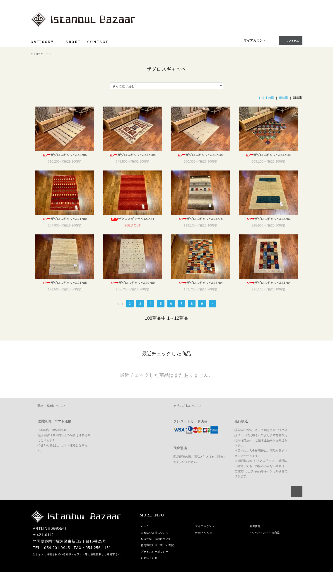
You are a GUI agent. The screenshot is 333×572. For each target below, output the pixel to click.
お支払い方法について (154, 532)
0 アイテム (293, 40)
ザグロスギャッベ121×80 (69, 219)
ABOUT (73, 42)
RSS (198, 532)
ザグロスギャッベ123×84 (272, 283)
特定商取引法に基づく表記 (157, 545)
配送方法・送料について (156, 539)
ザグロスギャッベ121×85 (69, 283)
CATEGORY (43, 42)
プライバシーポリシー (154, 551)
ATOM (208, 532)
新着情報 (255, 526)
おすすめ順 (266, 98)
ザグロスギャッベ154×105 (137, 155)
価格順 (283, 98)
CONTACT (98, 42)
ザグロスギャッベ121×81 (136, 219)
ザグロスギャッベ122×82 (272, 219)
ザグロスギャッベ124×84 (204, 283)
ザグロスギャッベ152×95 (69, 155)
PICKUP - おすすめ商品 (265, 532)
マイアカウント (255, 40)
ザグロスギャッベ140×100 (205, 155)
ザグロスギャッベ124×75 (204, 219)
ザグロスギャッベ (41, 54)
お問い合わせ (149, 558)
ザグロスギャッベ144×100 (272, 155)
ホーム (145, 526)
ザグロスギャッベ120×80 (136, 283)
